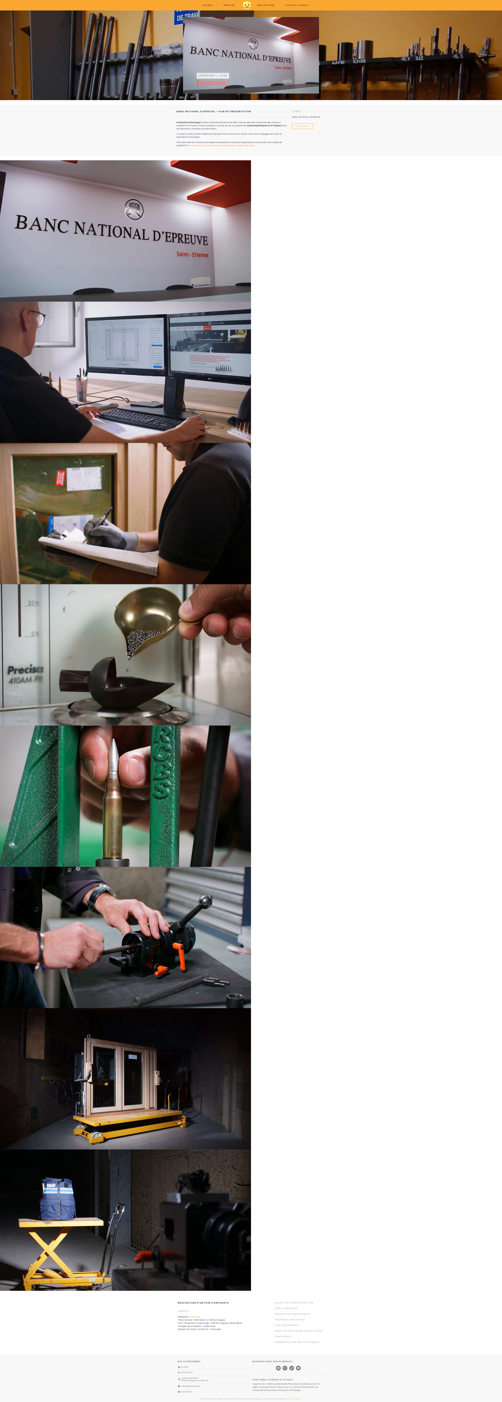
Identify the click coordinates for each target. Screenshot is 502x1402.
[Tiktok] (291, 1368)
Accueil (208, 5)
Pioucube (195, 1316)
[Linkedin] (278, 1368)
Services (229, 5)
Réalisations (266, 5)
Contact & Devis (296, 5)
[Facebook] (298, 1368)
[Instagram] (285, 1368)
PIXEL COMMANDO (294, 1399)
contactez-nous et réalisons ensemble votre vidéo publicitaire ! (223, 145)
